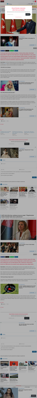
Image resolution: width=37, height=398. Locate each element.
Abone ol (28, 14)
